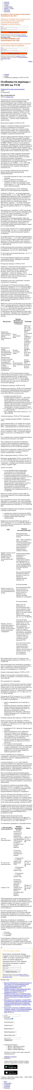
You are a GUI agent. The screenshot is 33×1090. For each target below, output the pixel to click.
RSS (5, 1081)
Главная (6, 2)
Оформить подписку (10, 1056)
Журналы (7, 10)
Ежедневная (8, 1019)
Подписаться (8, 1040)
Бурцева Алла (9, 97)
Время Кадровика (9, 1032)
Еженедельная (8, 1022)
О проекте (7, 1084)
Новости (6, 3)
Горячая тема (8, 1025)
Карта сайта (7, 1083)
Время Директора (9, 1035)
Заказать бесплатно (14, 32)
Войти (30, 61)
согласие (18, 34)
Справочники (8, 7)
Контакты (7, 1088)
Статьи (6, 5)
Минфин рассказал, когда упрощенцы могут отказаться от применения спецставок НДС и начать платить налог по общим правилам (18, 995)
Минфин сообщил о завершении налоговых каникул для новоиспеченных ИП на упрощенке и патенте (17, 990)
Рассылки (7, 11)
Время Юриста (8, 1028)
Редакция (7, 1086)
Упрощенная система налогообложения (12, 89)
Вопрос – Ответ (9, 8)
